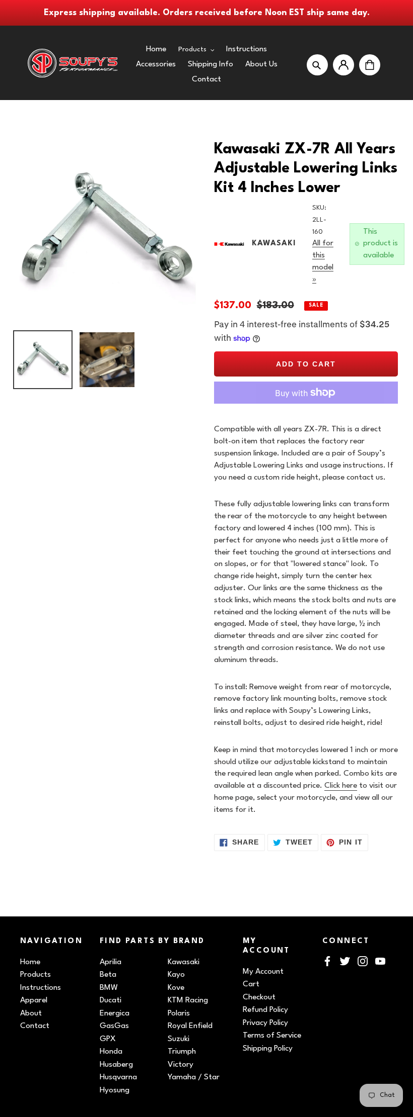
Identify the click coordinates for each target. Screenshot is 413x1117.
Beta (108, 975)
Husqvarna (118, 1077)
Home (30, 962)
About (31, 1013)
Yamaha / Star (194, 1077)
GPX (108, 1039)
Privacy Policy (265, 1023)
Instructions (40, 988)
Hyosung (114, 1090)
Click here (340, 786)
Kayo (176, 975)
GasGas (114, 1026)
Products (35, 975)
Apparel (33, 1000)
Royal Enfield (190, 1026)
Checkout (259, 997)
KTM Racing (188, 1000)
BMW (109, 988)
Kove (176, 988)
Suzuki (178, 1039)
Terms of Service (272, 1036)
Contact (34, 1026)
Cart (251, 984)
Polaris (179, 1013)
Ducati (110, 1000)
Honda (111, 1052)
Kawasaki (183, 962)
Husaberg (116, 1065)
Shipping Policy (268, 1049)
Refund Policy (265, 1010)
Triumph (182, 1052)
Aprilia (110, 962)
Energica (114, 1013)
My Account (263, 972)
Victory (180, 1065)
